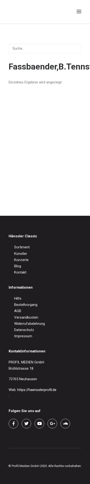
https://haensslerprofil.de (36, 390)
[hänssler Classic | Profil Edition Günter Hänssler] (29, 11)
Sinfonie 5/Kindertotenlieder (31, 189)
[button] (79, 11)
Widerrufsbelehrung (29, 323)
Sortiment (22, 247)
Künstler (20, 253)
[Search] (57, 11)
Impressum (23, 336)
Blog (17, 266)
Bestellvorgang (25, 305)
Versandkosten (26, 317)
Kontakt (20, 272)
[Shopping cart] (65, 11)
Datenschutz (24, 330)
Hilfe (17, 298)
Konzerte (21, 260)
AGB (17, 311)
